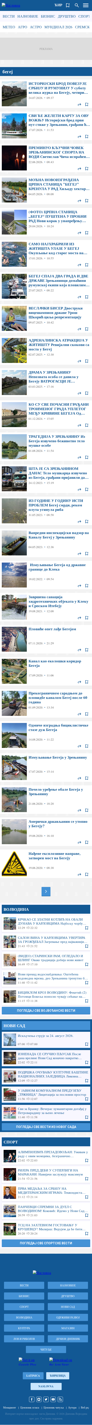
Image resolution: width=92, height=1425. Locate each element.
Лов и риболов (24, 1339)
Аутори (72, 1407)
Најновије (27, 16)
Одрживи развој (68, 1317)
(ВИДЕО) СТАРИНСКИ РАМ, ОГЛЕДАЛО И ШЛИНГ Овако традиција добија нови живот (46, 960)
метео (9, 27)
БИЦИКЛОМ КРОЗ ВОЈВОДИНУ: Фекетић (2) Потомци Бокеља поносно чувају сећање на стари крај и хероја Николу (46, 997)
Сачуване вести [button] (67, 5)
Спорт (84, 16)
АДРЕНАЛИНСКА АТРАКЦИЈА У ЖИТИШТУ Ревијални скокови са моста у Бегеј (46, 350)
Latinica (33, 1376)
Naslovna (46, 1386)
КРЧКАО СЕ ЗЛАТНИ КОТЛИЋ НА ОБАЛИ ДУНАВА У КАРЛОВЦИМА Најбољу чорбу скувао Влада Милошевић (46, 923)
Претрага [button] (76, 5)
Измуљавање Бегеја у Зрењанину (46, 767)
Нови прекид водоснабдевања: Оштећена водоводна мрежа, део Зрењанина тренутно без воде (46, 978)
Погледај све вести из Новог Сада (46, 1127)
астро (36, 27)
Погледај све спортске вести (46, 1243)
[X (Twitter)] (46, 1399)
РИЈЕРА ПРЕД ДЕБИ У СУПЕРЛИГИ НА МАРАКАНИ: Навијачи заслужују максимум (46, 1174)
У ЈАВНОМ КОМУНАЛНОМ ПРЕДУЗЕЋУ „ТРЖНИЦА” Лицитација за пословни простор (46, 1095)
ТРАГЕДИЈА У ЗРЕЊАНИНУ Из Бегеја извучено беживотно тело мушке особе (46, 446)
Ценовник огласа (29, 1407)
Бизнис (48, 16)
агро (22, 27)
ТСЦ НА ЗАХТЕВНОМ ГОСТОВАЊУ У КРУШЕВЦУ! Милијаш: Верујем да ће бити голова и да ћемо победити (46, 1229)
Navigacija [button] (85, 5)
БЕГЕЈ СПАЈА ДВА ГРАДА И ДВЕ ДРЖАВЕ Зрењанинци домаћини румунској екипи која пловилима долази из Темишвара (46, 286)
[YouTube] (53, 1399)
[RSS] (60, 1399)
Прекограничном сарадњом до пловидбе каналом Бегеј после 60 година (46, 703)
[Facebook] (31, 1399)
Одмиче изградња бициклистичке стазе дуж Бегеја (46, 735)
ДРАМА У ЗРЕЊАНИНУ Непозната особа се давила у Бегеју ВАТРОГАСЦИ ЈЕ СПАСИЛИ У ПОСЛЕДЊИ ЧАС (46, 382)
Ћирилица (58, 1376)
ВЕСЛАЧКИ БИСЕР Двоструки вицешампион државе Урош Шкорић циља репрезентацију (46, 318)
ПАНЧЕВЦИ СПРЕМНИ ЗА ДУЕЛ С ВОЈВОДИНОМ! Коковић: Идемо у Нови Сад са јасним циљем (46, 1211)
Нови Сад (68, 1306)
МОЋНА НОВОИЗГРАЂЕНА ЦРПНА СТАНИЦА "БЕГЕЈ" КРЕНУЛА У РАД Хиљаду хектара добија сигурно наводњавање (46, 190)
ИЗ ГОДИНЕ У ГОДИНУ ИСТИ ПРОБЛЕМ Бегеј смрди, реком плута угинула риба (46, 511)
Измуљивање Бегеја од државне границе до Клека (46, 575)
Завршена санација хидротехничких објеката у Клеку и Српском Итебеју (46, 607)
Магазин (68, 1328)
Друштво (67, 16)
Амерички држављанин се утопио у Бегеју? (46, 831)
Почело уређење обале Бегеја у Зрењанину (46, 799)
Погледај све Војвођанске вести (46, 1010)
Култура (24, 1328)
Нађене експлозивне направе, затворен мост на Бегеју (46, 864)
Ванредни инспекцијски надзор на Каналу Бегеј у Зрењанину (46, 543)
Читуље (46, 1349)
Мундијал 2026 (58, 27)
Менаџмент (9, 1407)
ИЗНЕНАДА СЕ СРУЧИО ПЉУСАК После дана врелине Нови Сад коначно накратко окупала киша (46, 1058)
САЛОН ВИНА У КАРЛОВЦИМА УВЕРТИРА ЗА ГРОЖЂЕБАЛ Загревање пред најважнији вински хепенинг (46, 942)
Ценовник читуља (54, 1407)
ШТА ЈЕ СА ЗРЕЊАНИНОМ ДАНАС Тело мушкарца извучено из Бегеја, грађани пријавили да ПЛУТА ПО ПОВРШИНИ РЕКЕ (46, 479)
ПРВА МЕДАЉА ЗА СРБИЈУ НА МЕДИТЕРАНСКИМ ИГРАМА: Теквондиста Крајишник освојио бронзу (46, 1193)
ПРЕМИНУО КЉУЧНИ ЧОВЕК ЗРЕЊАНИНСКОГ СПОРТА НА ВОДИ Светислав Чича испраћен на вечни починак (46, 158)
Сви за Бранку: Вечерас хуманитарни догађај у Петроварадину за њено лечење (46, 1113)
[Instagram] (39, 1399)
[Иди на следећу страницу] (46, 891)
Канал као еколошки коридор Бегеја (46, 671)
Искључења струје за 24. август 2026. (46, 1040)
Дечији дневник (68, 1339)
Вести (9, 16)
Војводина (24, 1317)
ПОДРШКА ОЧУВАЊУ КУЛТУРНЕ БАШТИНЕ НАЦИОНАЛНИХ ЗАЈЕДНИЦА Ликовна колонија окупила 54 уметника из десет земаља (46, 1076)
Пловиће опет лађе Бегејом (46, 639)
